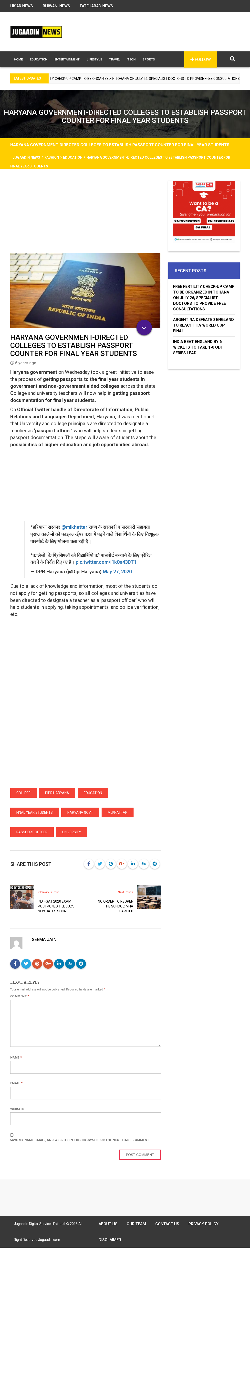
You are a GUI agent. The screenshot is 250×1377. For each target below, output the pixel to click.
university (71, 832)
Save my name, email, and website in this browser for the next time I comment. (80, 1140)
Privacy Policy (203, 1224)
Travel (114, 59)
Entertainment (67, 59)
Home (18, 59)
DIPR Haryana (57, 793)
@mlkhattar (74, 527)
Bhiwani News (56, 6)
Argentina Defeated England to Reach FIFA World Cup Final (203, 325)
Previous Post (49, 892)
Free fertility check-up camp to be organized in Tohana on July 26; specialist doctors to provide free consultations (204, 297)
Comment (19, 996)
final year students (34, 812)
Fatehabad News (96, 6)
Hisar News (21, 6)
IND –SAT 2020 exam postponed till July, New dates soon (56, 906)
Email (16, 1083)
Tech (131, 59)
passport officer (32, 832)
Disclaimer (110, 1239)
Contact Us (167, 1224)
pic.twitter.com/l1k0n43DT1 (106, 562)
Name (16, 1057)
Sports (149, 59)
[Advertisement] (85, 217)
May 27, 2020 (117, 572)
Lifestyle (94, 59)
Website (17, 1109)
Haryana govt (80, 812)
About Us (108, 1224)
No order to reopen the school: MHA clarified (115, 906)
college (23, 793)
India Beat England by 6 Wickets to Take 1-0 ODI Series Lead (197, 347)
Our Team (136, 1224)
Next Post (125, 892)
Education (38, 59)
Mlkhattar (117, 812)
